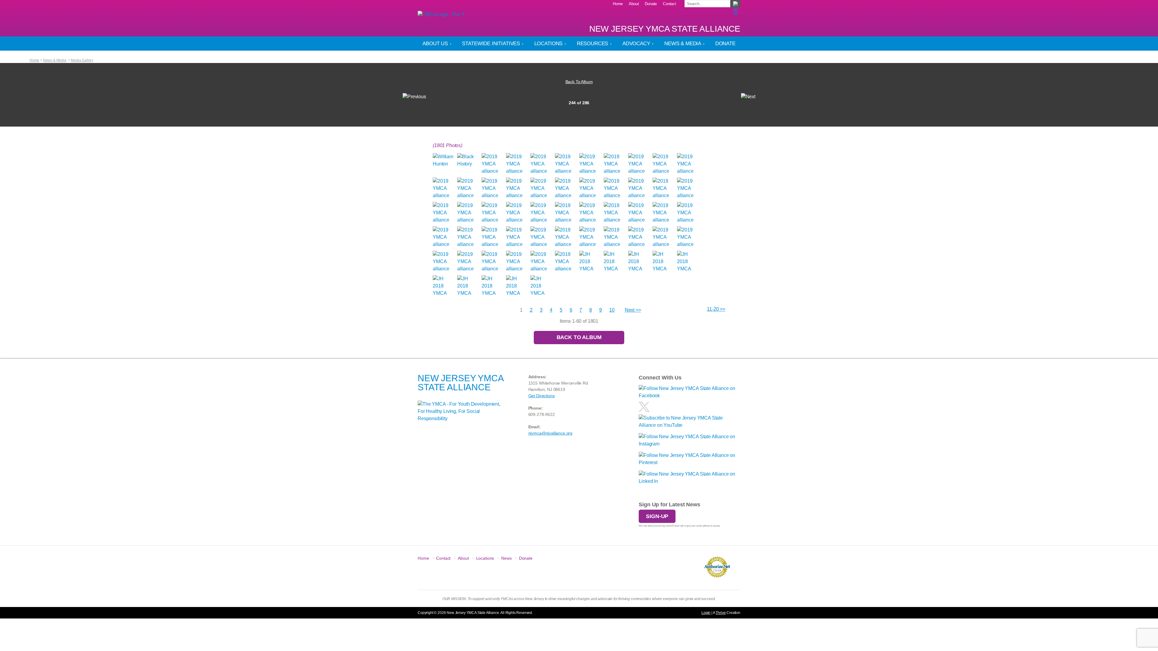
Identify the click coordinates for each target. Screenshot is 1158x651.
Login (705, 613)
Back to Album (579, 337)
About (634, 4)
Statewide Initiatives (491, 43)
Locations (549, 43)
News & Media (683, 43)
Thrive (721, 613)
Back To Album (579, 81)
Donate (651, 4)
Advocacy (637, 43)
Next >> (633, 310)
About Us (435, 43)
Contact (669, 4)
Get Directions (541, 395)
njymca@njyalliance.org (550, 433)
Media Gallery (82, 60)
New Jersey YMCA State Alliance (664, 28)
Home (618, 4)
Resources (593, 43)
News (506, 558)
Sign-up (657, 516)
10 (612, 310)
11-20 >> (716, 309)
